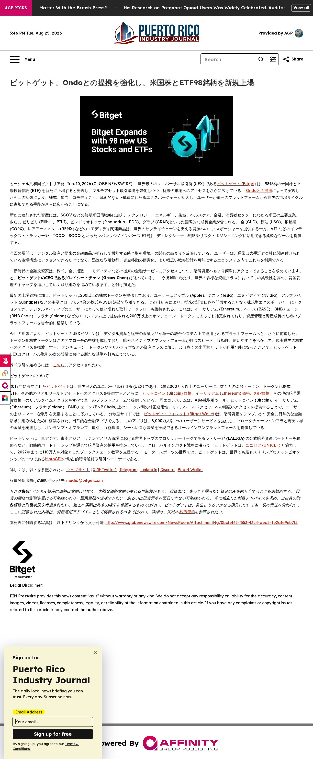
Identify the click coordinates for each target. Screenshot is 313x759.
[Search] (261, 59)
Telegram (128, 469)
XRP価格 (261, 393)
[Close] (95, 652)
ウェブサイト (78, 469)
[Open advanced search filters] (273, 59)
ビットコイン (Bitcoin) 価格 (166, 393)
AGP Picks (16, 7)
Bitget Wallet (190, 469)
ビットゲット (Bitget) (236, 183)
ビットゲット (58, 386)
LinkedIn (148, 469)
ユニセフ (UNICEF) (263, 445)
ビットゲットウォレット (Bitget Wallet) (180, 413)
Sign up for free (53, 734)
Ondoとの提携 (259, 190)
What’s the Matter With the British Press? (60, 8)
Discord (167, 469)
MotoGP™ (54, 458)
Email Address (28, 712)
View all (301, 7)
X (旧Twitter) (105, 469)
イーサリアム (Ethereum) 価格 (222, 393)
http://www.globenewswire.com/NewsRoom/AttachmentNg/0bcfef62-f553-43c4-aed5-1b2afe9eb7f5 (201, 522)
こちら (59, 364)
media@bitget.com (84, 480)
